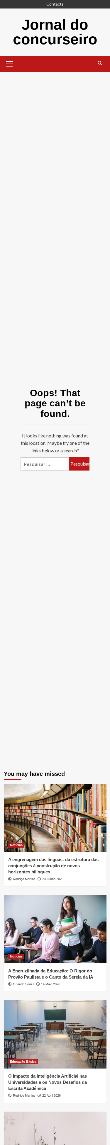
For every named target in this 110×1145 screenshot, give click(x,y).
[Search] (100, 63)
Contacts (55, 3)
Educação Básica (23, 1061)
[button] (10, 63)
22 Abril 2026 (51, 1095)
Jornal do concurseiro (55, 31)
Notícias (16, 845)
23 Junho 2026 (52, 879)
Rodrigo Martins (24, 879)
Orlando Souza (23, 984)
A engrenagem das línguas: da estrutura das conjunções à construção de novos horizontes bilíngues (53, 865)
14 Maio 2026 (50, 984)
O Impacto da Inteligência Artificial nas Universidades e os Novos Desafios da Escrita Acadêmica (47, 1082)
